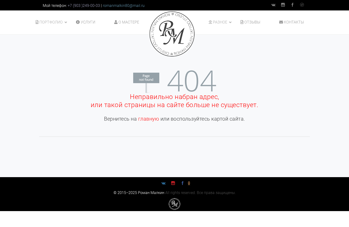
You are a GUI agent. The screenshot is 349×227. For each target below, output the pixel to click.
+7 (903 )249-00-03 (84, 5)
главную (148, 119)
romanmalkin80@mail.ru (124, 5)
